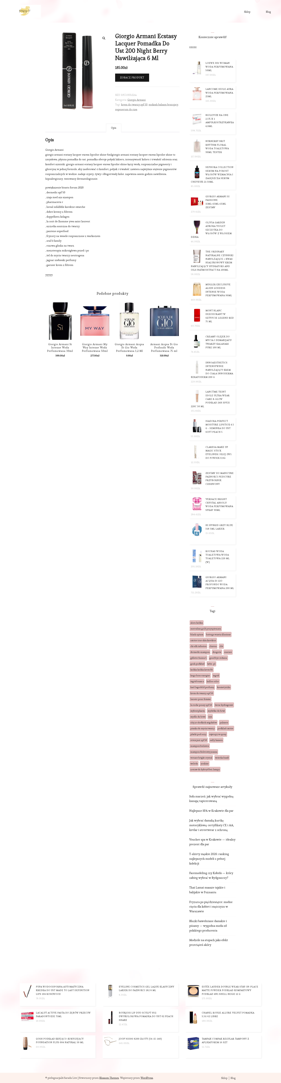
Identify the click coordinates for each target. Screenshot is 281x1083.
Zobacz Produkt (132, 77)
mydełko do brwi (216, 710)
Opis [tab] (113, 128)
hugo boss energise (200, 675)
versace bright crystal (201, 757)
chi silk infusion (198, 646)
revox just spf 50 (198, 740)
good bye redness (218, 657)
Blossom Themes (109, 1078)
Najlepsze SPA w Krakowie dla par (211, 811)
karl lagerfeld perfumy (202, 687)
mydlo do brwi (197, 716)
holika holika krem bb (201, 669)
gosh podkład (197, 663)
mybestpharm (197, 710)
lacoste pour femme (200, 699)
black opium (196, 634)
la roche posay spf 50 (201, 705)
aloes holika (196, 622)
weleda (194, 763)
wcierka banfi (222, 757)
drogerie (217, 652)
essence (228, 652)
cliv (221, 646)
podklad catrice (225, 728)
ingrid (216, 675)
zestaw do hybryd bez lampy (205, 769)
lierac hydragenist (224, 705)
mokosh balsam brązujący (163, 104)
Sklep (247, 12)
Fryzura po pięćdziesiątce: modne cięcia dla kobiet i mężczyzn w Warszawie (211, 906)
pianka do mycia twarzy (202, 728)
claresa (213, 646)
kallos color (213, 681)
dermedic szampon (200, 652)
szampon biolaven (199, 746)
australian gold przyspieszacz (205, 628)
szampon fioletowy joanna (203, 751)
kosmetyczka (223, 687)
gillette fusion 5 (198, 657)
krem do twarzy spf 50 (134, 104)
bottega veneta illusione (218, 634)
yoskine (205, 763)
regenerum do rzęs (126, 109)
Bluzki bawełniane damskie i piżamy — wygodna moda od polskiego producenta (208, 925)
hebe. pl (211, 663)
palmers (224, 722)
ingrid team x (197, 681)
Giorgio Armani (136, 100)
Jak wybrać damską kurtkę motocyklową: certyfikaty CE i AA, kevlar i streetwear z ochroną (211, 825)
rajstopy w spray (217, 734)
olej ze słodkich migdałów (203, 722)
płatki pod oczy (198, 734)
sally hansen (216, 740)
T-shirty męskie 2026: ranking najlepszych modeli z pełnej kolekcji (209, 858)
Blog (268, 12)
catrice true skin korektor (203, 640)
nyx (210, 716)
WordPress (146, 1078)
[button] (104, 38)
